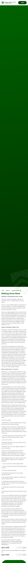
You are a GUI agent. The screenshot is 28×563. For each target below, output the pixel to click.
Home (2, 290)
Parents (8, 290)
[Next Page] (20, 547)
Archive (24, 547)
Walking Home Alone (16, 290)
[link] (17, 547)
